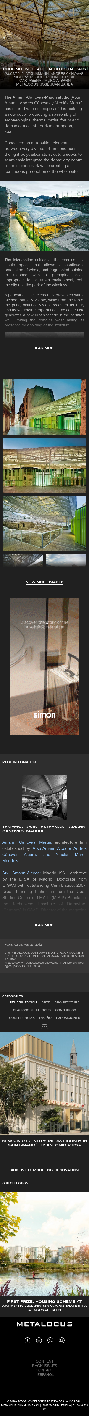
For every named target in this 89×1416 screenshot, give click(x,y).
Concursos (65, 1010)
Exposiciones (68, 1018)
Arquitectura (67, 1002)
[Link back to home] (44, 1327)
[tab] (23, 1003)
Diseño (45, 1018)
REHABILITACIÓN (23, 1002)
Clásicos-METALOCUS (32, 1010)
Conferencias (22, 1018)
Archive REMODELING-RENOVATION (45, 1170)
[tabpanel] (44, 1102)
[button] (7, 1101)
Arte (46, 1002)
